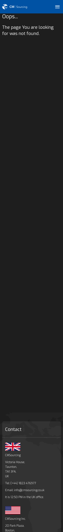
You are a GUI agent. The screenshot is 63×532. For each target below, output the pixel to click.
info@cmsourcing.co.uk (29, 490)
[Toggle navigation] (57, 6)
